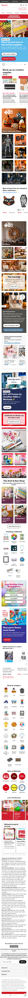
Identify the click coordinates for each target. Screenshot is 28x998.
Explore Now (14, 286)
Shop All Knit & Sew (14, 526)
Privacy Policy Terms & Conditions (9, 989)
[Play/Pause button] (3, 64)
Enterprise (24, 1)
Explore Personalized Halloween (13, 330)
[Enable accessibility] (25, 995)
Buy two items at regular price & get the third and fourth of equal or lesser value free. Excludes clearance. (14, 931)
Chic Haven (7, 363)
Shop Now (5, 52)
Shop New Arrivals (14, 421)
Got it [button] (14, 992)
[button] (14, 995)
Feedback (15, 946)
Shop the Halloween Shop (11, 325)
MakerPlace (15, 1)
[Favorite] (16, 346)
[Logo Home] (4, 5)
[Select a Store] (21, 5)
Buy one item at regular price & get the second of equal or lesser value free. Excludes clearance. (14, 916)
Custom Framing (4, 1)
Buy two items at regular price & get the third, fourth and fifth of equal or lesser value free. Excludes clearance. (14, 936)
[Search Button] (3, 9)
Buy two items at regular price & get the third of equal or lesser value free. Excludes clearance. (14, 926)
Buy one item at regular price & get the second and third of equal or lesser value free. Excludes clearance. (14, 921)
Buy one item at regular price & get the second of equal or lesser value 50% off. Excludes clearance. (13, 912)
